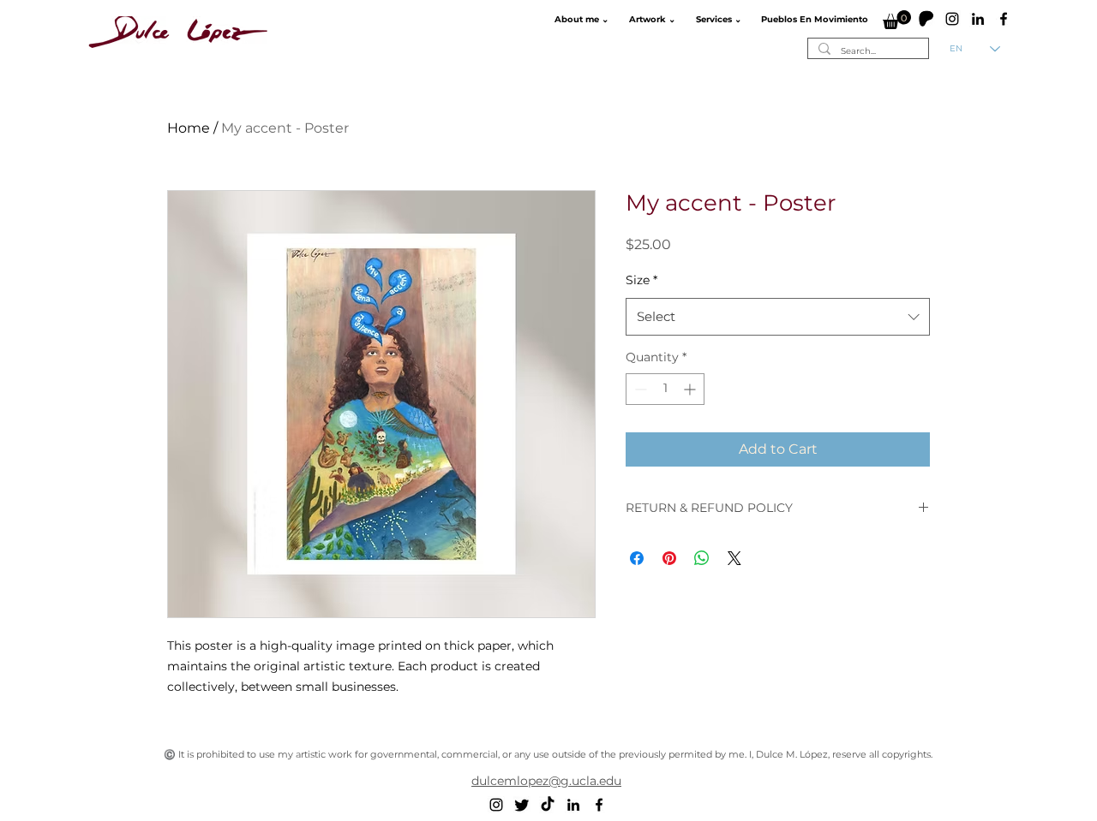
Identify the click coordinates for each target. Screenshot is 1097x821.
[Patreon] (926, 18)
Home (188, 128)
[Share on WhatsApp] (702, 558)
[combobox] (778, 317)
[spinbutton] (665, 389)
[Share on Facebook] (636, 558)
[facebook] (1003, 18)
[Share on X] (734, 558)
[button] (580, 20)
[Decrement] (639, 389)
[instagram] (952, 18)
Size (641, 280)
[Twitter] (522, 804)
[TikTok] (547, 804)
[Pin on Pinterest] (669, 558)
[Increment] (691, 389)
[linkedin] (977, 18)
